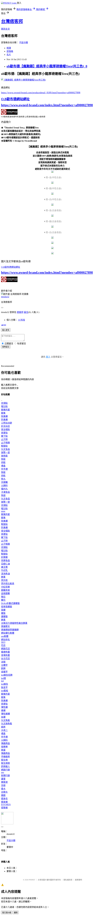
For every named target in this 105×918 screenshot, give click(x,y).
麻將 (3, 727)
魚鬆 (3, 459)
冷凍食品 (5, 492)
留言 (26, 312)
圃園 (3, 795)
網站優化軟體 (7, 633)
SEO (3, 642)
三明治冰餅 (6, 423)
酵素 (3, 577)
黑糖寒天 (5, 626)
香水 (3, 789)
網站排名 (5, 639)
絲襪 (3, 717)
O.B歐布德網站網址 (15, 99)
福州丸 (4, 489)
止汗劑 (4, 439)
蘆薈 (3, 779)
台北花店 (5, 658)
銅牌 (3, 668)
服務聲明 (78, 880)
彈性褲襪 (5, 714)
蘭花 (3, 600)
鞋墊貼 (4, 446)
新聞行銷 (5, 775)
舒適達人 (5, 766)
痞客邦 (20, 312)
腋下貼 (4, 436)
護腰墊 (4, 616)
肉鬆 (3, 462)
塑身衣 (4, 798)
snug (3, 511)
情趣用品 (5, 743)
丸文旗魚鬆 (6, 723)
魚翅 (3, 495)
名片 (9, 54)
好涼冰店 (5, 426)
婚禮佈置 (5, 652)
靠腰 (3, 610)
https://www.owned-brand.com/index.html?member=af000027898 (47, 105)
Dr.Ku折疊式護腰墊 (10, 603)
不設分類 (23, 42)
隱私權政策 (67, 880)
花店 (3, 645)
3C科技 (21, 320)
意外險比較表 (7, 583)
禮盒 (3, 466)
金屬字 (4, 672)
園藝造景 (5, 590)
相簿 (9, 48)
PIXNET (32, 880)
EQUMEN (6, 804)
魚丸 (3, 479)
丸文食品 (5, 449)
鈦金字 (4, 687)
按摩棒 (4, 747)
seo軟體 (4, 636)
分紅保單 (5, 587)
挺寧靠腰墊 (6, 606)
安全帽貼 (5, 429)
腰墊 (3, 613)
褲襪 (3, 710)
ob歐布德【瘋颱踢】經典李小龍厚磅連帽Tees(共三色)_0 (47, 66)
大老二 (4, 730)
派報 (3, 662)
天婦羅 (4, 482)
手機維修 (5, 756)
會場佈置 (5, 655)
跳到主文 (5, 29)
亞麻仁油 (5, 564)
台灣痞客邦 (12, 21)
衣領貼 (4, 403)
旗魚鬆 (4, 456)
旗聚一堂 (5, 452)
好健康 (4, 557)
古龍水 (4, 792)
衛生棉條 (5, 763)
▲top (3, 325)
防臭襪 (4, 419)
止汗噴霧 (5, 442)
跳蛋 (3, 750)
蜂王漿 (4, 567)
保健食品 (5, 560)
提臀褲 (4, 807)
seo (2, 772)
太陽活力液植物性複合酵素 (14, 623)
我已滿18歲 (6, 913)
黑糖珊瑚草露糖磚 (10, 630)
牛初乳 (4, 570)
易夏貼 (4, 433)
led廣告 (4, 684)
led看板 (4, 690)
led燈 (3, 678)
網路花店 (5, 648)
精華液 (4, 782)
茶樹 (3, 785)
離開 (16, 913)
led (2, 681)
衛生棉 (4, 760)
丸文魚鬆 (5, 720)
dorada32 (5, 297)
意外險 (4, 580)
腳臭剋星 (5, 410)
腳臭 (3, 413)
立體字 (4, 665)
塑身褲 (4, 802)
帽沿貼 (4, 406)
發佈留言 (5, 347)
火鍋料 (4, 485)
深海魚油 (5, 573)
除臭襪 (4, 416)
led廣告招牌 (6, 675)
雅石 (3, 597)
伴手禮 (4, 469)
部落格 (10, 51)
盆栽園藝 (5, 593)
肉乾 (3, 475)
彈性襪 (4, 707)
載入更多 (5, 330)
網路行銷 (5, 770)
